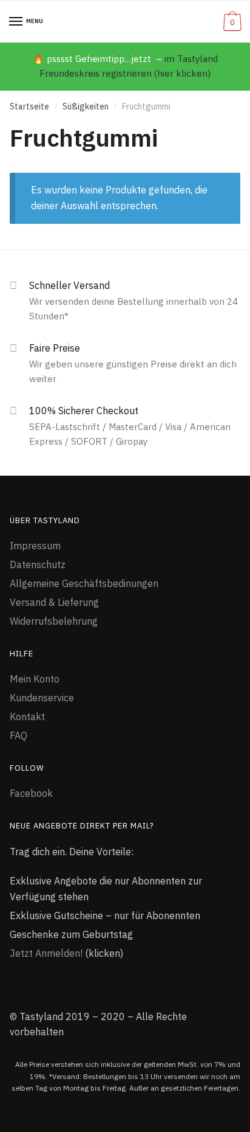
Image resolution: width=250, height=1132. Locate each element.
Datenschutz (38, 564)
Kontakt (27, 716)
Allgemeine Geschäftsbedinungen (84, 583)
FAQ (18, 735)
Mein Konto (34, 679)
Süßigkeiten (85, 106)
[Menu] (16, 22)
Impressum (35, 546)
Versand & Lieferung (54, 602)
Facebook (31, 793)
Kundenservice (42, 698)
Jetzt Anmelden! (46, 953)
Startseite (29, 106)
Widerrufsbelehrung (54, 621)
